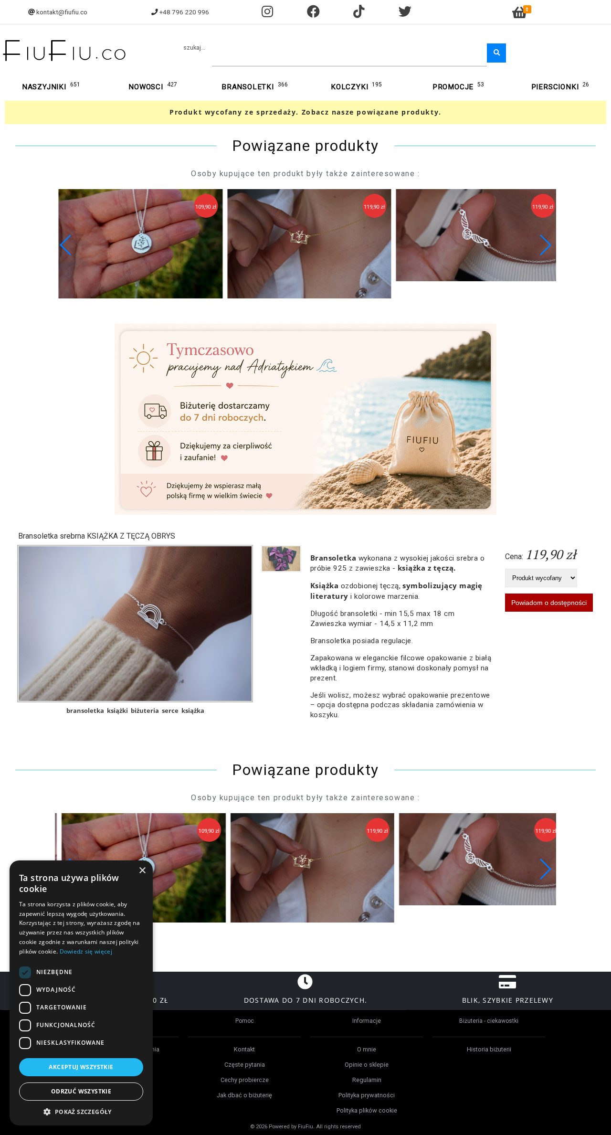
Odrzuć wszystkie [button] (81, 1091)
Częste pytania (244, 1064)
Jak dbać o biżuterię (244, 1095)
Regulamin (366, 1079)
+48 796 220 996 (184, 12)
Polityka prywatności (366, 1095)
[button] (544, 244)
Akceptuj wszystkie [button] (81, 1067)
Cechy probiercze (245, 1079)
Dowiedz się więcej (86, 951)
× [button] (142, 870)
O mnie (366, 1049)
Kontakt (244, 1049)
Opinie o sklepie (367, 1064)
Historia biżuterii (489, 1049)
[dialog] (81, 992)
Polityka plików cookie (367, 1110)
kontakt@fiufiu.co (61, 12)
